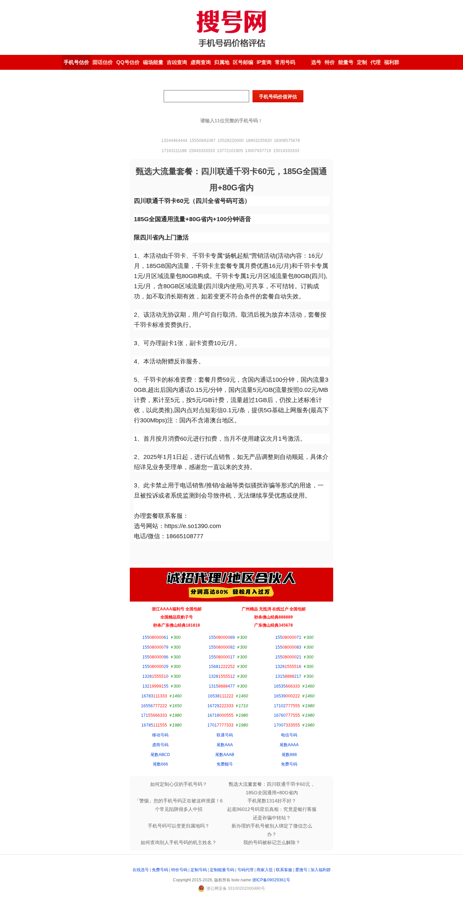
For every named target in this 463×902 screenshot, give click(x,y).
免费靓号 (225, 764)
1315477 (222, 686)
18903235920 (259, 140)
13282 (222, 676)
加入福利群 (320, 869)
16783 (154, 696)
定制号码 (198, 869)
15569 (222, 637)
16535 (287, 686)
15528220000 (231, 140)
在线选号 (141, 869)
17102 (287, 706)
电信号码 (289, 735)
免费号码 (289, 764)
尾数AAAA (289, 744)
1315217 (288, 676)
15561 (155, 637)
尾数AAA (225, 744)
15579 (155, 647)
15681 (222, 666)
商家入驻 (265, 869)
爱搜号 (301, 869)
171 (154, 715)
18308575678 (287, 140)
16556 (154, 706)
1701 (220, 725)
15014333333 (286, 150)
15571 (288, 637)
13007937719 (258, 150)
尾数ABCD (160, 754)
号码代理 (245, 869)
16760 (287, 715)
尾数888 (289, 754)
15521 (288, 657)
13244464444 (174, 140)
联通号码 (225, 735)
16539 (287, 696)
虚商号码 (160, 744)
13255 (155, 686)
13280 (155, 676)
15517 (222, 657)
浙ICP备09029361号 (271, 880)
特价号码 (179, 869)
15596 (155, 657)
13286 (288, 666)
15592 (222, 647)
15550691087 (202, 140)
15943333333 (202, 150)
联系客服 (284, 869)
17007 (287, 725)
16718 (220, 715)
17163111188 (174, 150)
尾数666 (160, 764)
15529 (155, 666)
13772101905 (230, 150)
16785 (154, 725)
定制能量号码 (222, 869)
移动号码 (160, 735)
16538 (221, 696)
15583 (288, 647)
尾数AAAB (224, 754)
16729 (220, 706)
